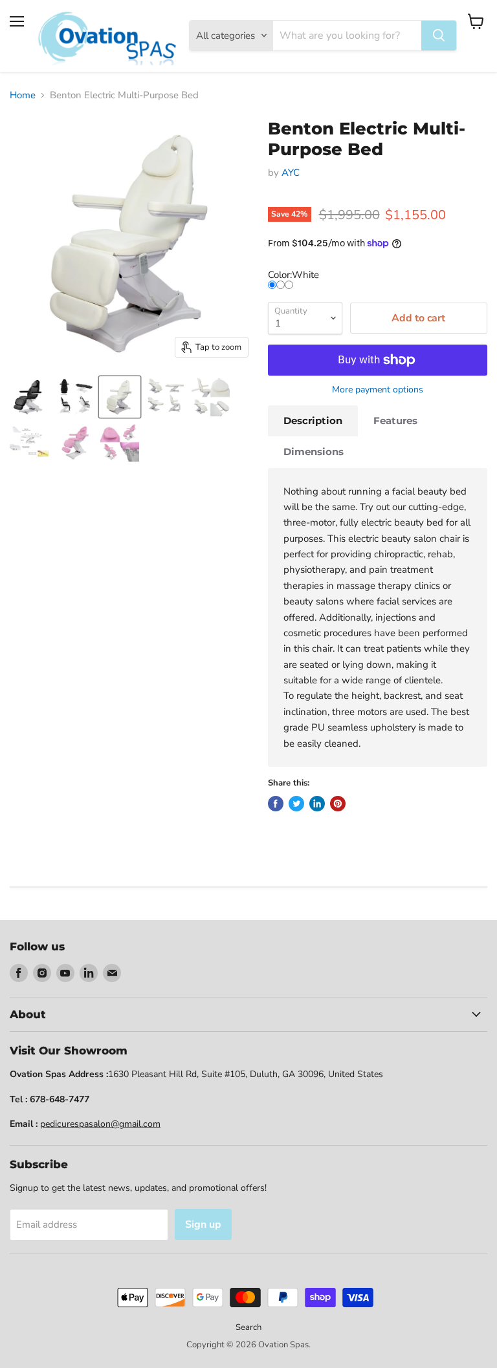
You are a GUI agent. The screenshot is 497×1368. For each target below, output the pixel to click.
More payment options (377, 390)
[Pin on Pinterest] (338, 803)
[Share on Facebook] (275, 803)
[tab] (313, 420)
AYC (291, 172)
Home (23, 95)
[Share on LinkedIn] (317, 803)
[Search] (438, 35)
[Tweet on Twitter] (296, 803)
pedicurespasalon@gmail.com (100, 1124)
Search (248, 1327)
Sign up (203, 1224)
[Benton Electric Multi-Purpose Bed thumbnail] (29, 397)
